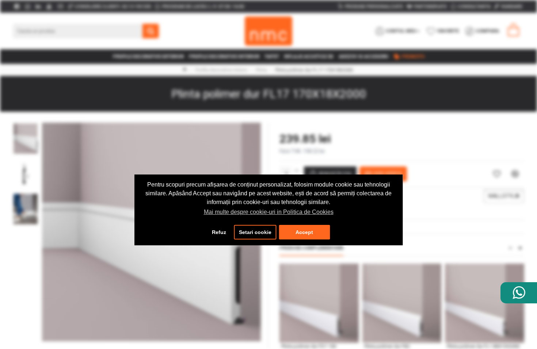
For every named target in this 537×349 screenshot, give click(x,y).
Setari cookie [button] (255, 232)
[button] (25, 124)
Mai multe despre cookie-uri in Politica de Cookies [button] (269, 212)
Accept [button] (304, 232)
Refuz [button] (219, 232)
